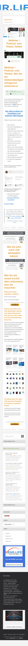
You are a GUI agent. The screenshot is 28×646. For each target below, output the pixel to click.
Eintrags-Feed (8, 536)
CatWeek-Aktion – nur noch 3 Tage (12, 493)
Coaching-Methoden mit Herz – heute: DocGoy (12, 602)
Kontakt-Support (22, 634)
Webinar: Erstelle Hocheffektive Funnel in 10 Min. (13, 600)
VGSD (14, 104)
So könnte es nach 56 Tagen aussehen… (11, 586)
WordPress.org (8, 541)
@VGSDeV (9, 214)
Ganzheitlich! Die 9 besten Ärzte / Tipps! (11, 585)
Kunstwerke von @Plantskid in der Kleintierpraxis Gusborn (12, 472)
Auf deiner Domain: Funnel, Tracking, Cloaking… (13, 599)
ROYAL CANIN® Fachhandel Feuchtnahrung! (11, 453)
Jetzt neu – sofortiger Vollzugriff (9, 583)
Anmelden (8, 533)
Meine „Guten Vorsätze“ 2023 (9, 597)
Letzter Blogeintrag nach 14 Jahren (10, 580)
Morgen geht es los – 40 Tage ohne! (10, 588)
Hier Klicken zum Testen (14, 564)
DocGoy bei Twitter (9, 203)
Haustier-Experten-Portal (12, 448)
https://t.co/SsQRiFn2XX (17, 216)
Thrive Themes (12, 638)
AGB (17, 634)
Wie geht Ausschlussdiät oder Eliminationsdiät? (11, 484)
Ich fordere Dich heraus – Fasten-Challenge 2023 (13, 591)
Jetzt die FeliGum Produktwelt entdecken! (14, 463)
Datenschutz (10, 634)
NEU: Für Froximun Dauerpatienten (10, 581)
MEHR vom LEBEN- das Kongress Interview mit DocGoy (13, 594)
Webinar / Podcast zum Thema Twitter (14, 43)
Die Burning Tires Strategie (9, 604)
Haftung (14, 634)
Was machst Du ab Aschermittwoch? (10, 595)
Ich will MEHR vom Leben (14, 627)
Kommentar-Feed (9, 538)
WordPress (21, 638)
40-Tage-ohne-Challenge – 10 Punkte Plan (11, 590)
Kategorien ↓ (14, 227)
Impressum (5, 634)
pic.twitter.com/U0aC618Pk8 (15, 218)
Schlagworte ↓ (21, 227)
